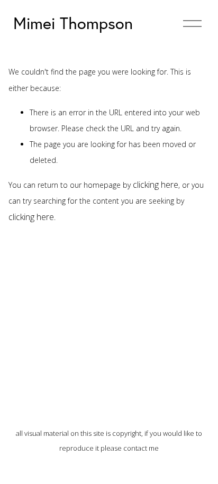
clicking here (155, 184)
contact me (141, 448)
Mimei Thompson (73, 23)
